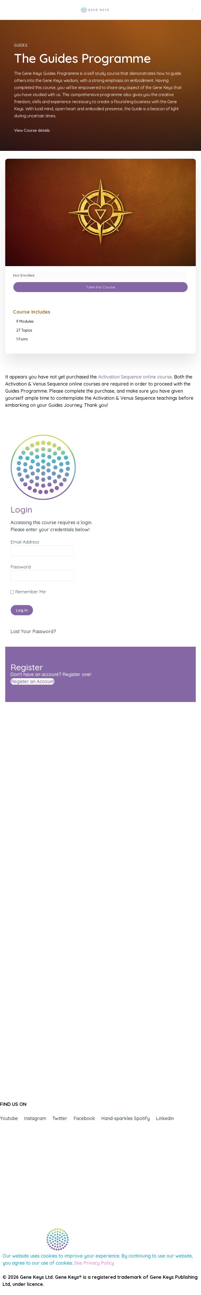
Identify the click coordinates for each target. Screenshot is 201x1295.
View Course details (32, 130)
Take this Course (100, 287)
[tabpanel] (100, 391)
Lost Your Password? (33, 631)
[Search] (188, 10)
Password (20, 566)
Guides (21, 45)
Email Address (24, 542)
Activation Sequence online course (135, 377)
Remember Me (30, 591)
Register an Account (32, 681)
